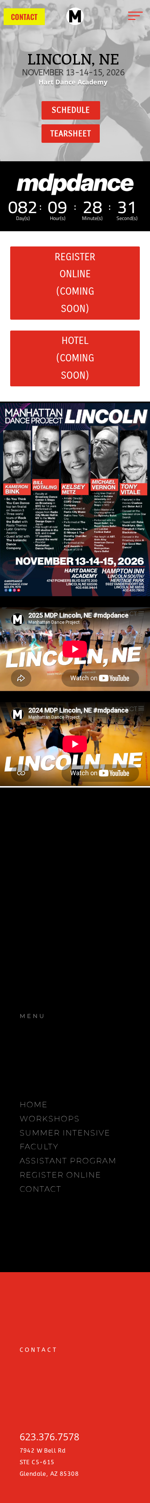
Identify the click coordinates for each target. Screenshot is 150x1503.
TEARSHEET (70, 133)
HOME (34, 1104)
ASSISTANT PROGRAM (68, 1160)
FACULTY (39, 1146)
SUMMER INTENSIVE (65, 1132)
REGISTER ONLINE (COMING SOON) (75, 283)
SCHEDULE (71, 110)
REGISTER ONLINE (61, 1174)
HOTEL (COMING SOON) (75, 358)
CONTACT (24, 16)
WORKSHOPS (50, 1118)
